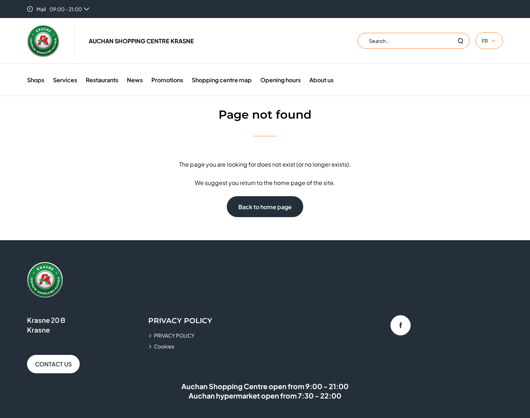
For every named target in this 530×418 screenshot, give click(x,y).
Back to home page (265, 207)
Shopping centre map (222, 80)
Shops (35, 80)
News (135, 80)
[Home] (43, 41)
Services (65, 80)
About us (321, 80)
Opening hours (280, 80)
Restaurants (102, 80)
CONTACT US (53, 364)
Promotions (167, 80)
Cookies (164, 346)
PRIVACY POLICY (174, 335)
